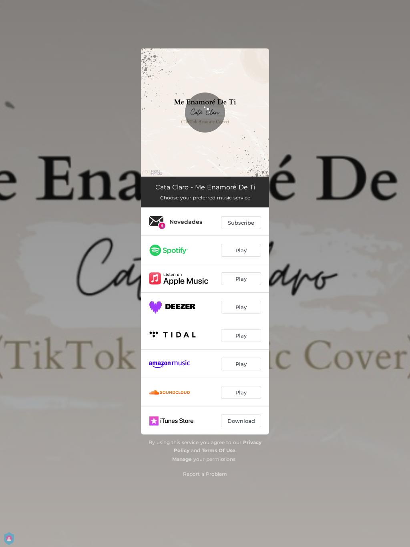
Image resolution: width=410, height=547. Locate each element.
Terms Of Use (218, 450)
